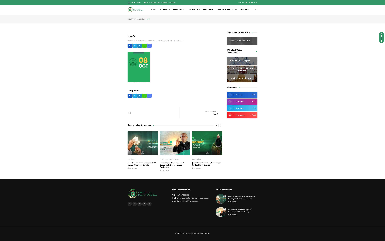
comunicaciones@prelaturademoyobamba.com (192, 198)
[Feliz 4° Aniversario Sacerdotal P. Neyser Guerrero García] (221, 199)
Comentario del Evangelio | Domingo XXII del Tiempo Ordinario (172, 165)
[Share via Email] (149, 46)
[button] (217, 125)
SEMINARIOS (193, 10)
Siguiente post (210, 111)
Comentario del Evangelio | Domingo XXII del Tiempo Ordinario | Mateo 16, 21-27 (240, 212)
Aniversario (132, 159)
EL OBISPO (164, 10)
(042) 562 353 (184, 195)
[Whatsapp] (144, 46)
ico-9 (216, 114)
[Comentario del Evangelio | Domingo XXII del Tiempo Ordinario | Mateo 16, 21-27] (221, 212)
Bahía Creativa (205, 233)
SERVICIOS (207, 10)
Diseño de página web (189, 233)
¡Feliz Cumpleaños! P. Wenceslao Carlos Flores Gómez (159, 2)
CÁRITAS (243, 10)
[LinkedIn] (139, 46)
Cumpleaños (196, 159)
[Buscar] (256, 9)
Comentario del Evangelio (169, 159)
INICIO (153, 10)
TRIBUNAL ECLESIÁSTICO (227, 10)
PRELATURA (177, 10)
